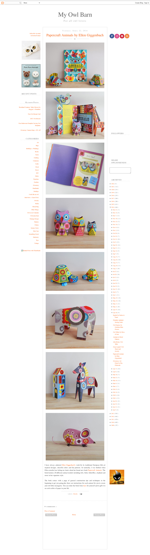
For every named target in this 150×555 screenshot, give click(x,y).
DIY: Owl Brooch (35, 118)
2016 (112, 201)
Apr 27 (115, 310)
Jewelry (36, 200)
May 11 (115, 304)
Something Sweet (34, 234)
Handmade (36, 188)
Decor (37, 170)
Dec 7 (115, 216)
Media (37, 203)
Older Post (99, 515)
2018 (112, 195)
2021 (112, 187)
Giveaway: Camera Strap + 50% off (30, 130)
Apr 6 (115, 372)
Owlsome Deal (34, 216)
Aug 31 (115, 257)
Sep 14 (115, 251)
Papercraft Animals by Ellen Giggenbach (75, 35)
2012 (112, 416)
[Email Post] (80, 494)
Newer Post (51, 515)
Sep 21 (115, 248)
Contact (38, 35)
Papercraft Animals (95, 470)
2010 (112, 422)
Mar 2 (115, 386)
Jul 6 (114, 280)
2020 (112, 189)
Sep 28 (115, 245)
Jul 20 (115, 274)
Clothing (36, 158)
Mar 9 (115, 383)
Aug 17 (115, 263)
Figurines (36, 179)
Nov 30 (115, 218)
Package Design (34, 219)
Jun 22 (115, 286)
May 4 (115, 307)
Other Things (35, 210)
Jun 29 (115, 283)
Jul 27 (115, 271)
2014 (112, 207)
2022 (112, 184)
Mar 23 (115, 377)
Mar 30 (115, 374)
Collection (36, 161)
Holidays (36, 191)
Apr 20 (115, 312)
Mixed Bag (35, 206)
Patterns (36, 222)
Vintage (36, 243)
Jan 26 (115, 401)
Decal (37, 167)
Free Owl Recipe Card (34, 114)
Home (74, 515)
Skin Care (36, 231)
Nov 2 (115, 230)
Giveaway (36, 185)
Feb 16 (115, 392)
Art (38, 142)
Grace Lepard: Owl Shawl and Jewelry (118, 349)
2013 (112, 413)
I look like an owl (34, 194)
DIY (37, 173)
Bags (37, 145)
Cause (37, 155)
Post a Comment (50, 511)
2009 (112, 425)
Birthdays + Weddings (32, 148)
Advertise (33, 35)
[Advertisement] (75, 525)
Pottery (37, 225)
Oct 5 (114, 242)
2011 (112, 419)
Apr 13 (115, 369)
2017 (112, 198)
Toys (37, 240)
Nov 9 (115, 227)
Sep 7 (114, 254)
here (84, 485)
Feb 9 (114, 395)
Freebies (36, 182)
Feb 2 (114, 398)
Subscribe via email (35, 33)
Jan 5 (114, 410)
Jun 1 (114, 295)
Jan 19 (115, 404)
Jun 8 (114, 292)
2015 (112, 204)
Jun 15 (115, 289)
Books (37, 151)
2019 (112, 192)
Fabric (37, 176)
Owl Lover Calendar (33, 213)
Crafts (37, 164)
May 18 (115, 301)
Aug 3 (115, 268)
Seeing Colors (35, 228)
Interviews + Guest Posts (32, 197)
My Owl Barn (75, 14)
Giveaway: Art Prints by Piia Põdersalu (117, 363)
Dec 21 (115, 210)
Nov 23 (115, 221)
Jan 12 (115, 407)
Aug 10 (115, 265)
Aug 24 (115, 260)
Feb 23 (115, 389)
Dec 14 (115, 213)
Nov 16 (115, 224)
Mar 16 (115, 380)
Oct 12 (115, 239)
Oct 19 (115, 236)
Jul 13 (115, 277)
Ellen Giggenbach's (69, 465)
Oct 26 (115, 233)
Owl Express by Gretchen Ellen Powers (118, 327)
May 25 (115, 298)
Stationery (36, 237)
